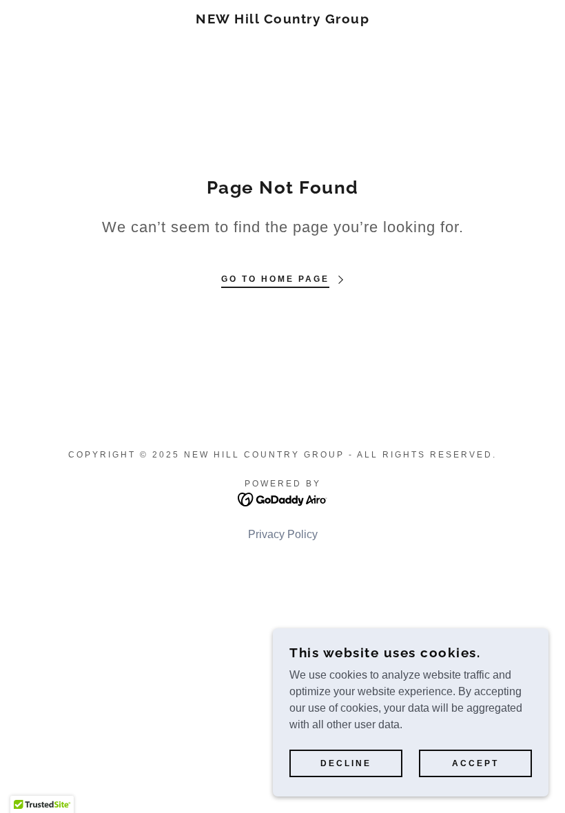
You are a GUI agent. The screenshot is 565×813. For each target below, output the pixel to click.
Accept (475, 763)
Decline (345, 763)
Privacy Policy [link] (283, 534)
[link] (282, 19)
